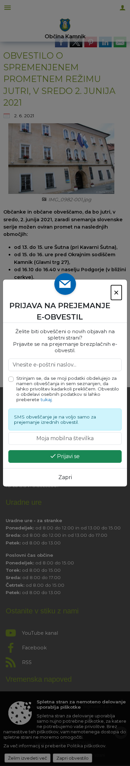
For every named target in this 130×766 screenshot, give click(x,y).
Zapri (65, 477)
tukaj (46, 399)
